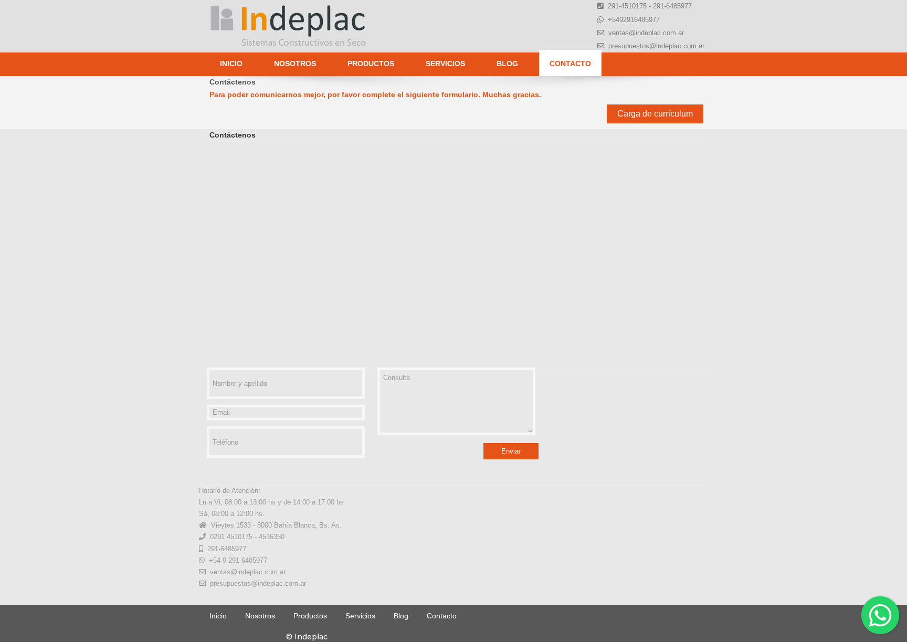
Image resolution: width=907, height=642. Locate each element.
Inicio (231, 63)
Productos (370, 63)
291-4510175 (627, 6)
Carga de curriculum (655, 113)
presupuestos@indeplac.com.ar (656, 46)
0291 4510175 (231, 537)
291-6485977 (672, 6)
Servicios (445, 63)
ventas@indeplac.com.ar (646, 33)
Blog (507, 63)
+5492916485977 (634, 20)
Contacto (570, 63)
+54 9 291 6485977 (238, 560)
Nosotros (295, 63)
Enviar (511, 451)
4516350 (271, 537)
